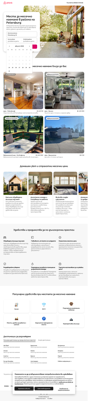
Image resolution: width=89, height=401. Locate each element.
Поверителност (41, 398)
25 (12, 67)
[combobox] (22, 35)
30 (29, 67)
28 (22, 67)
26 (16, 67)
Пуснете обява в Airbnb (75, 3)
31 (9, 71)
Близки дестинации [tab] (44, 340)
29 (26, 67)
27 (19, 67)
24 (9, 67)
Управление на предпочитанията (63, 389)
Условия (49, 398)
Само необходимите (43, 388)
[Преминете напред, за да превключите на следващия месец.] (29, 46)
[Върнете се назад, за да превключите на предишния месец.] (9, 46)
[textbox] (14, 41)
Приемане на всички (24, 388)
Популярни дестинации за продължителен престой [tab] (19, 340)
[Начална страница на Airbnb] (7, 3)
